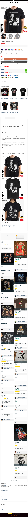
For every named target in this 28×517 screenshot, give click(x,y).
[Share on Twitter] (4, 81)
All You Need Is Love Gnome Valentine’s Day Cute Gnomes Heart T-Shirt (14, 98)
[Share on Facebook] (2, 81)
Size (1, 51)
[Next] (26, 19)
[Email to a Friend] (5, 81)
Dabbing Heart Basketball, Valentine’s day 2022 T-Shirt (4, 112)
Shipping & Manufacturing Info (10, 117)
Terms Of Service (3, 502)
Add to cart (15, 59)
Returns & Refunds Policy (4, 499)
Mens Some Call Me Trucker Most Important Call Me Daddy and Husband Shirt (14, 112)
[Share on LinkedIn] (8, 81)
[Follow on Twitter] (13, 0)
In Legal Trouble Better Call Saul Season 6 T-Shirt (8, 226)
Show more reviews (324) (14, 480)
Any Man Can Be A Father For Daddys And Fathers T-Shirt (23, 98)
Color (1, 48)
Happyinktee (22, 128)
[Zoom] (1, 32)
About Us (2, 496)
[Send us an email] (14, 0)
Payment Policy (3, 500)
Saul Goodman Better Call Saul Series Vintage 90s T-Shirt (9, 225)
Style (1, 44)
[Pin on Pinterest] (6, 81)
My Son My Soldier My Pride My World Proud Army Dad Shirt (4, 98)
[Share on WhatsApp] (1, 81)
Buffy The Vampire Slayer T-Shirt (21, 269)
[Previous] (2, 19)
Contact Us (2, 506)
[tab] (3, 118)
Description (2, 117)
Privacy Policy (2, 497)
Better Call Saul (7, 130)
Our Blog (2, 509)
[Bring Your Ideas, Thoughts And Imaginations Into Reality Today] (14, 2)
